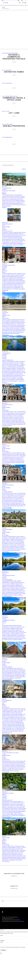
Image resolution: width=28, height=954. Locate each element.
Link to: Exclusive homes (7, 70)
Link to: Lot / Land (5, 111)
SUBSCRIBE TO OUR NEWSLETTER (14, 873)
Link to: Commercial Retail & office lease (9, 96)
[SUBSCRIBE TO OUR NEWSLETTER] (14, 870)
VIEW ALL (24, 169)
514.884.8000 (16, 918)
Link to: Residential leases (7, 137)
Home (3, 7)
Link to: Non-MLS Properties (7, 124)
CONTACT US (14, 886)
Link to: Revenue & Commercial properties (10, 53)
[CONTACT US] (14, 882)
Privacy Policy (20, 917)
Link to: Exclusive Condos (7, 83)
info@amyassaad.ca (22, 918)
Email (1, 935)
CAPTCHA (2, 940)
